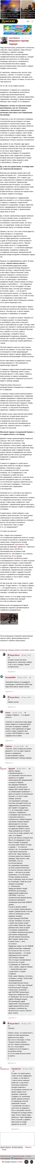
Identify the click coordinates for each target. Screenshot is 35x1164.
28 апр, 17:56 (17, 713)
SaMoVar (9, 746)
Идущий (12, 768)
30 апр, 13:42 (27, 1069)
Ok (26, 1162)
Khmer (8, 713)
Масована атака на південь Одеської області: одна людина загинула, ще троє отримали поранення (10, 15)
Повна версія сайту (5, 1156)
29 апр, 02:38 (18, 746)
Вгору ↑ (4, 1149)
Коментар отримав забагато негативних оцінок (17, 650)
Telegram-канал (18, 1158)
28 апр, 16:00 (26, 697)
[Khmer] (1, 713)
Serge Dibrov (14, 655)
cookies (20, 1162)
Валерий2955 (10, 677)
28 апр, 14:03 (22, 677)
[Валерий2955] (1, 677)
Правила (28, 1147)
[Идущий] (3, 769)
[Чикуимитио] (4, 1069)
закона (12, 549)
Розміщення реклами (18, 1156)
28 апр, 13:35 (26, 655)
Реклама (18, 35)
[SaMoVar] (1, 746)
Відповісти (12, 672)
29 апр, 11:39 (26, 1024)
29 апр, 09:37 (21, 768)
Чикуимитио (16, 1069)
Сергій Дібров (14, 38)
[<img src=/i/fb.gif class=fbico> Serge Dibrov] (4, 655)
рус (28, 21)
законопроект (19, 544)
